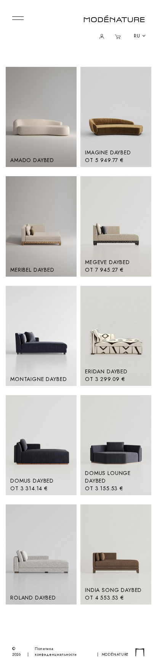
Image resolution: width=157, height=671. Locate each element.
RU (137, 35)
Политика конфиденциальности (56, 651)
